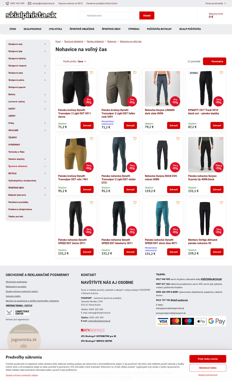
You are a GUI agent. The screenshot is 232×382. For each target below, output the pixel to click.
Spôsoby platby (13, 296)
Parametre (217, 61)
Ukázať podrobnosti (207, 375)
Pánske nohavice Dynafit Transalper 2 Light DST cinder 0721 (119, 179)
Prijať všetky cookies (208, 358)
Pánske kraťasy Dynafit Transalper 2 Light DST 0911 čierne (74, 113)
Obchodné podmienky (16, 281)
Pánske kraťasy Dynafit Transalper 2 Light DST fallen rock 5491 (118, 113)
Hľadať (147, 15)
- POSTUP (19, 305)
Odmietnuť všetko (208, 367)
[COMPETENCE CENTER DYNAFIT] (18, 314)
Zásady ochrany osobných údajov (22, 291)
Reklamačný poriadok (16, 286)
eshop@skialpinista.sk (99, 320)
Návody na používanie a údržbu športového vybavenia (32, 300)
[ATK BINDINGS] (93, 331)
